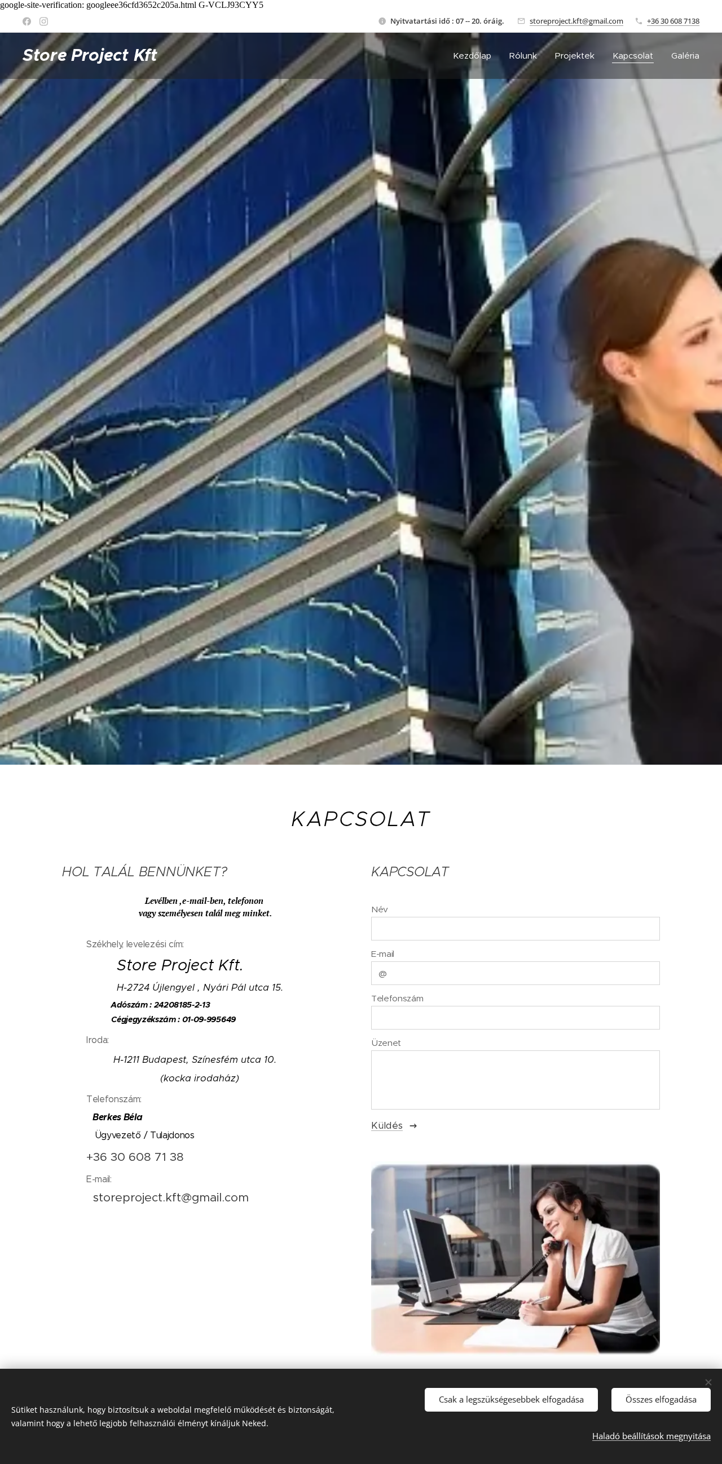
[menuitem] (475, 56)
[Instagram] (44, 21)
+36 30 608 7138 (673, 21)
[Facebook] (27, 21)
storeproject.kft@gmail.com (576, 21)
